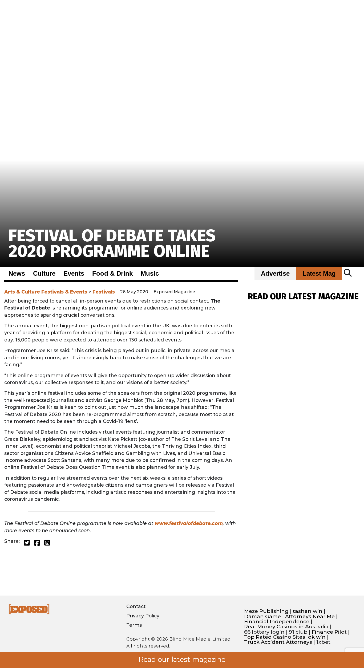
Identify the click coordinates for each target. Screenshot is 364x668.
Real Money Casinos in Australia (286, 626)
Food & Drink (112, 273)
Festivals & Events (64, 292)
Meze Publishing (266, 611)
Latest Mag (319, 273)
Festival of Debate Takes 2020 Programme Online (112, 243)
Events (73, 273)
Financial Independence (276, 621)
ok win (317, 637)
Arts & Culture (22, 292)
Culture (44, 273)
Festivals (103, 292)
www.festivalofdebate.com (189, 523)
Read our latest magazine (182, 659)
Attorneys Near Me (310, 616)
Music (150, 273)
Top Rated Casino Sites (274, 637)
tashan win (307, 611)
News (17, 273)
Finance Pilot (329, 631)
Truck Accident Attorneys (278, 642)
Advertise (275, 273)
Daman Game (262, 616)
